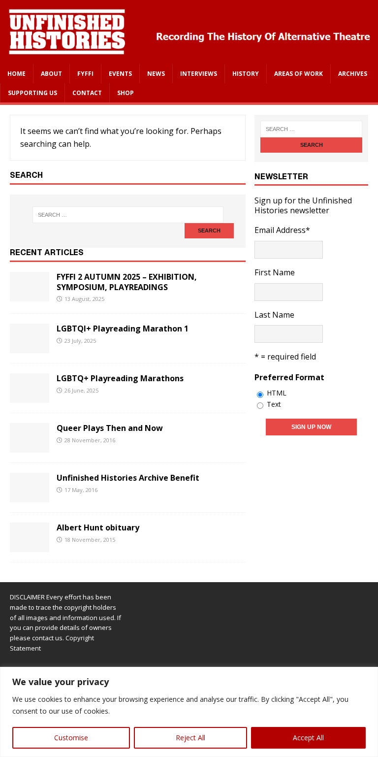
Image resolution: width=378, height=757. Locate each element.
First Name (274, 272)
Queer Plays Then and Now (110, 428)
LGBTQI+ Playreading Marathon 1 (123, 328)
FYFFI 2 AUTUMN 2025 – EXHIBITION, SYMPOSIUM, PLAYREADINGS (127, 282)
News (156, 73)
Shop (125, 93)
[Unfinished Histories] (189, 57)
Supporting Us (32, 93)
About (51, 73)
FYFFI (85, 73)
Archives (352, 73)
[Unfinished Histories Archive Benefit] (29, 495)
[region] (189, 712)
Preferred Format (289, 377)
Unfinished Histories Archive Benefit (128, 477)
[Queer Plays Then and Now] (29, 445)
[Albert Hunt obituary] (29, 545)
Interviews (198, 73)
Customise (71, 737)
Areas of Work (298, 73)
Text (274, 404)
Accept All (308, 737)
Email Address (282, 230)
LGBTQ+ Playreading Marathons (120, 378)
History (245, 73)
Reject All (190, 737)
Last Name (274, 314)
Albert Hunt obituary (98, 527)
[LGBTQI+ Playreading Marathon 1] (29, 346)
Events (120, 73)
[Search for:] (128, 214)
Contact (87, 93)
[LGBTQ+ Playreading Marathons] (29, 396)
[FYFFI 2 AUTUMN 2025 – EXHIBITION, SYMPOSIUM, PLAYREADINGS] (29, 294)
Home (16, 73)
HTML (276, 392)
